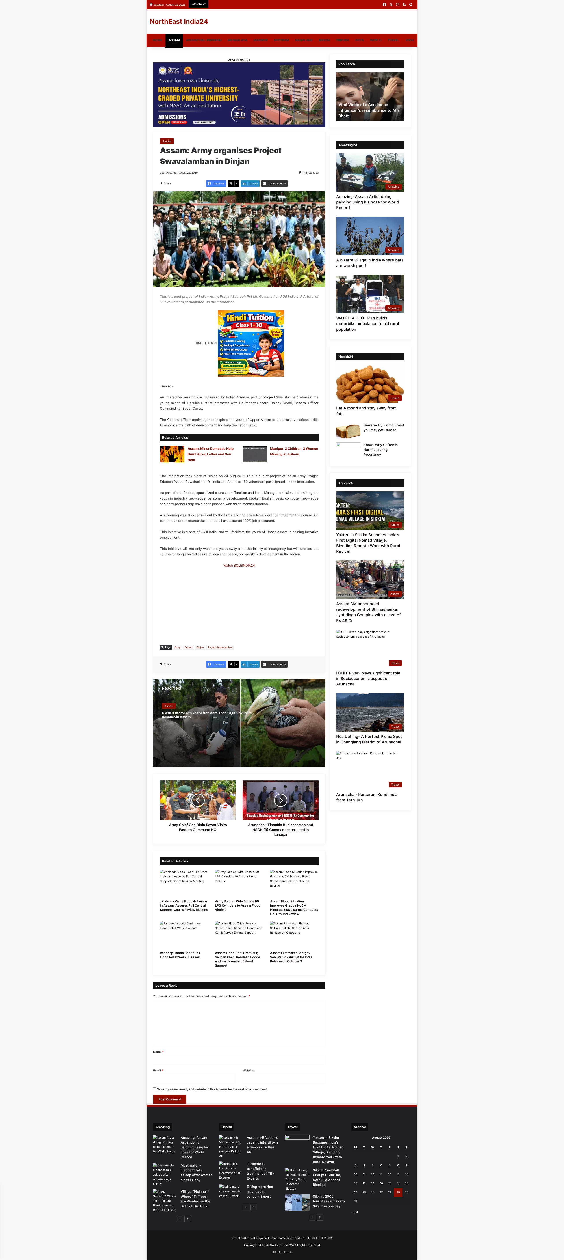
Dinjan (200, 647)
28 (389, 1192)
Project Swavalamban (220, 647)
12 (372, 1174)
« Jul (354, 1212)
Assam (174, 40)
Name (158, 1051)
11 (364, 1174)
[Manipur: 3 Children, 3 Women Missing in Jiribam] (255, 454)
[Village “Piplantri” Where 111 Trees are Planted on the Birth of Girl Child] (165, 1200)
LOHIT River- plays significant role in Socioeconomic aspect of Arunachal (368, 678)
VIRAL (410, 40)
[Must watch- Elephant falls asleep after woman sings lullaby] (165, 1174)
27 (381, 1192)
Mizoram (281, 40)
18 (364, 1183)
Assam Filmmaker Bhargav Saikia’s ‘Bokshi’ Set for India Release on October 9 (291, 957)
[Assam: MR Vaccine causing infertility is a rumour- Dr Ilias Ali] (231, 1146)
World (375, 40)
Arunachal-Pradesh (203, 40)
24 (355, 1192)
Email (158, 1070)
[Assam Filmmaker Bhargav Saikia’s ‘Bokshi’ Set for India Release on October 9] (294, 934)
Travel (393, 40)
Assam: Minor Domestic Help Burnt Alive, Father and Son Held (211, 454)
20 (381, 1183)
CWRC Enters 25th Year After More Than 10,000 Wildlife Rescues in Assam (207, 715)
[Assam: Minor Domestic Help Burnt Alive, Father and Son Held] (172, 454)
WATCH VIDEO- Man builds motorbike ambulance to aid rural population (367, 323)
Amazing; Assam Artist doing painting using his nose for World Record (367, 202)
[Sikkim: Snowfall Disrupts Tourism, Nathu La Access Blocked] (297, 1179)
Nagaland (304, 40)
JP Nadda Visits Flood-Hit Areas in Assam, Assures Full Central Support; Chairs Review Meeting (184, 905)
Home (157, 40)
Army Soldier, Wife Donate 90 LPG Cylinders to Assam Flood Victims (237, 905)
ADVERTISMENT (239, 60)
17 (355, 1183)
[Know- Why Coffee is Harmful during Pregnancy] (348, 450)
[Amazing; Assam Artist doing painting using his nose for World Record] (165, 1144)
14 (389, 1174)
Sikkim (324, 40)
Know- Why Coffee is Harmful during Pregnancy (381, 450)
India (359, 40)
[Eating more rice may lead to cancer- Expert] (231, 1192)
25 (364, 1192)
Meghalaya (237, 40)
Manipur (260, 40)
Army (177, 647)
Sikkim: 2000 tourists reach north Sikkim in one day (329, 1201)
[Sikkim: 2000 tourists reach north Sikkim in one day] (297, 1202)
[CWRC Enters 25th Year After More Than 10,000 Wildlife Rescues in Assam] (239, 723)
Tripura (342, 40)
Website (248, 1070)
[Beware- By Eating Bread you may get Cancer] (348, 431)
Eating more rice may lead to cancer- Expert (260, 1191)
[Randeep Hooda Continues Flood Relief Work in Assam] (184, 934)
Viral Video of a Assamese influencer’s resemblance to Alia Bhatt (369, 110)
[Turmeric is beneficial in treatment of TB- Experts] (231, 1170)
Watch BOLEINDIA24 (239, 565)
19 (372, 1183)
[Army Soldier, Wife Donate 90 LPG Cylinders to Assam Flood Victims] (239, 883)
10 (355, 1174)
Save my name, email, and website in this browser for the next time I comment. (212, 1089)
